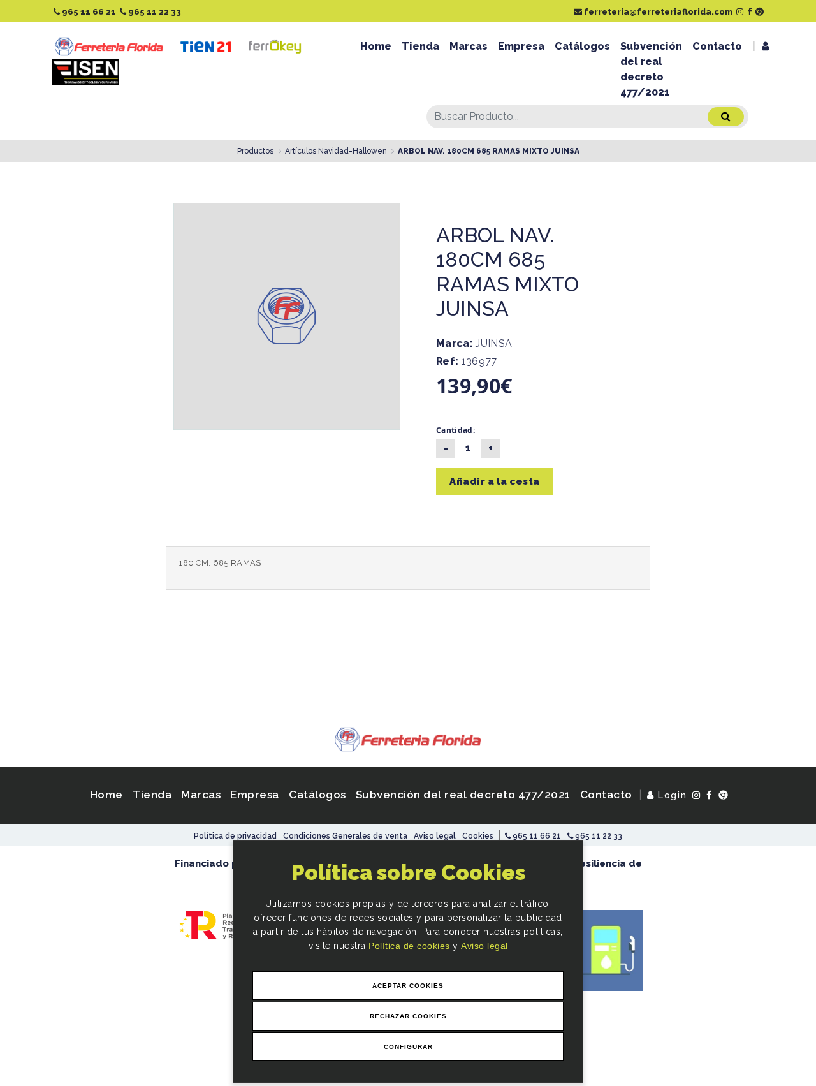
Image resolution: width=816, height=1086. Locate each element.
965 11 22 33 (153, 12)
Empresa (521, 46)
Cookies (477, 836)
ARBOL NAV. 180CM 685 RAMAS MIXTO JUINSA (488, 151)
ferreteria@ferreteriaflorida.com (657, 12)
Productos (255, 151)
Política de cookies (410, 946)
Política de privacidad (235, 836)
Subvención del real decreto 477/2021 (651, 69)
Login (671, 794)
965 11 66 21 (88, 12)
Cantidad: (455, 430)
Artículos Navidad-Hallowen (336, 151)
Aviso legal (484, 946)
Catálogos (582, 46)
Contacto (717, 46)
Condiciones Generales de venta (345, 836)
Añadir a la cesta (494, 481)
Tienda (420, 46)
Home (375, 46)
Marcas (468, 46)
